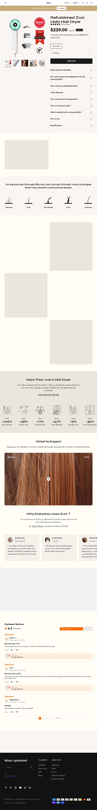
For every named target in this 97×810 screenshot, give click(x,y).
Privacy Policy (34, 799)
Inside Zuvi (55, 765)
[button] (55, 24)
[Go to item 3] (24, 63)
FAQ (39, 772)
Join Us (54, 772)
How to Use (42, 768)
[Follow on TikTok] (25, 787)
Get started (61, 8)
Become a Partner (58, 779)
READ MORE (27, 161)
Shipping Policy (20, 803)
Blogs (40, 775)
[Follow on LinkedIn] (30, 787)
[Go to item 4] (33, 63)
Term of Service (10, 803)
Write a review (66, 629)
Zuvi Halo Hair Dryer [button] (17, 657)
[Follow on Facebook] (6, 787)
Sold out (71, 61)
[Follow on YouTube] (20, 787)
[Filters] (86, 628)
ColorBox (41, 765)
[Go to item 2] (16, 63)
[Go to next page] (60, 718)
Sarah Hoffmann (37, 526)
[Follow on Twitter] (10, 787)
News (54, 768)
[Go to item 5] (41, 63)
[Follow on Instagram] (15, 787)
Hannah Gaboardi (13, 596)
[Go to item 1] (8, 63)
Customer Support (58, 775)
